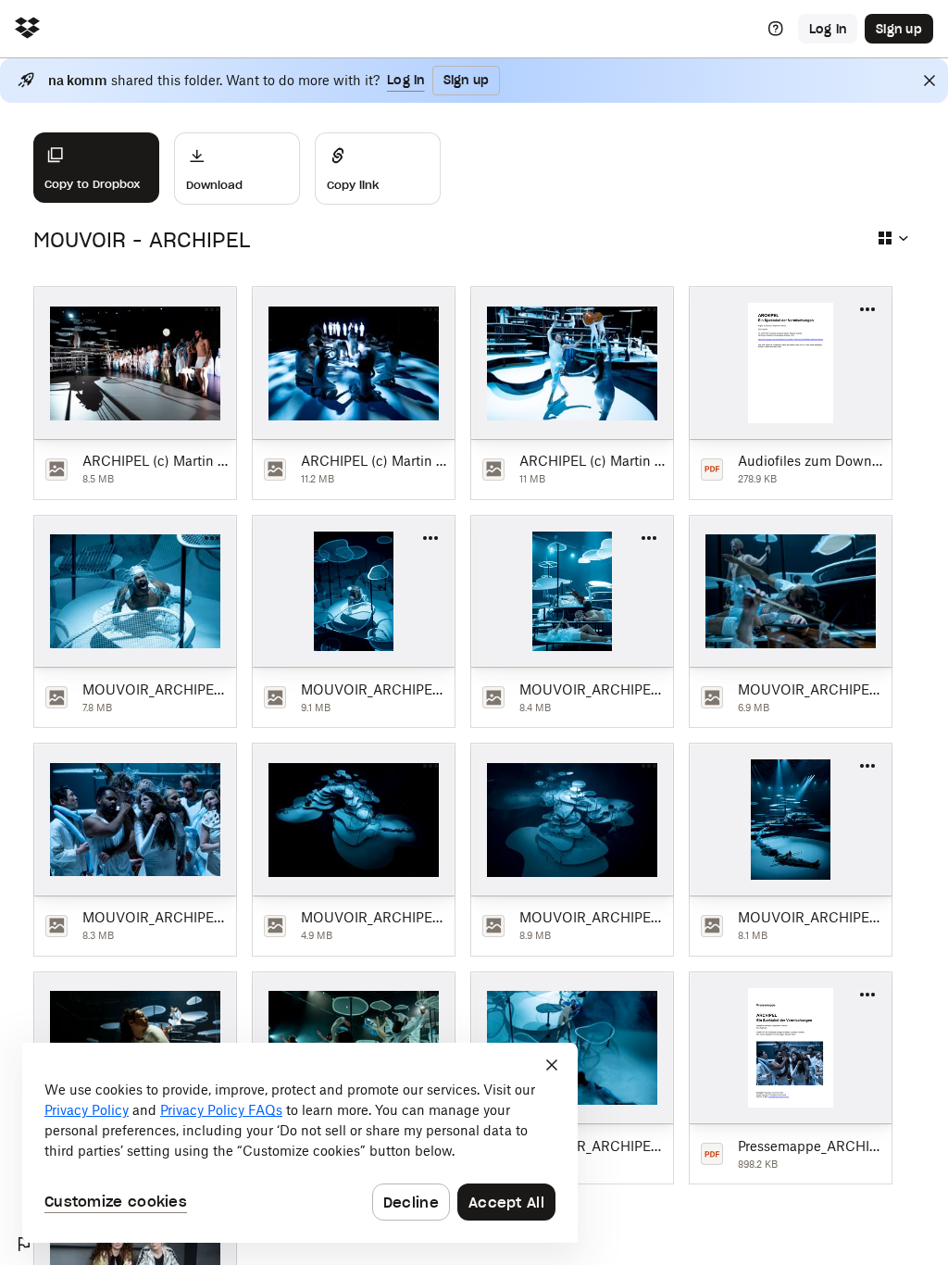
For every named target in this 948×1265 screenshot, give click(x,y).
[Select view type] (892, 238)
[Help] (776, 29)
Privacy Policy (86, 1110)
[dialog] (300, 1143)
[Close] (929, 80)
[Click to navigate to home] (27, 29)
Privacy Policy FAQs (221, 1110)
